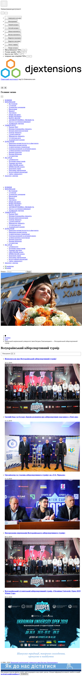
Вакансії (11, 111)
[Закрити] (6, 13)
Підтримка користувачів (17, 161)
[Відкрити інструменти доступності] (4, 4)
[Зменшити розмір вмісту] (23, 50)
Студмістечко (13, 156)
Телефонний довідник (16, 123)
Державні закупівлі (15, 163)
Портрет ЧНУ (13, 127)
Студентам (12, 105)
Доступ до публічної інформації (19, 122)
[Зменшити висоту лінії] (19, 54)
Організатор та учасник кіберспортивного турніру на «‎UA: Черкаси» (35, 475)
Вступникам (13, 104)
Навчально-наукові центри (18, 145)
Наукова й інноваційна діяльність (20, 129)
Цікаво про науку (15, 114)
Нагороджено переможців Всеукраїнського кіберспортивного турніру (35, 533)
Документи (12, 113)
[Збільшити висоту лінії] (22, 54)
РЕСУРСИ (8, 158)
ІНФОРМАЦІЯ (10, 102)
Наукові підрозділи (15, 152)
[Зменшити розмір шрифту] (22, 52)
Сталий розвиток (14, 134)
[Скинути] (2, 13)
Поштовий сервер (15, 168)
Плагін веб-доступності (9, 79)
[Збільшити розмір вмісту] (25, 50)
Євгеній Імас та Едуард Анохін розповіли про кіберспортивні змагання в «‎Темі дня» (41, 417)
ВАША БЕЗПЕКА (15, 116)
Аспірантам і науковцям (17, 107)
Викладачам (13, 109)
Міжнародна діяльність (16, 136)
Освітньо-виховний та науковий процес (22, 149)
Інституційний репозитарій (18, 172)
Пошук (29, 271)
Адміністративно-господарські (19, 150)
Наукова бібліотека (15, 154)
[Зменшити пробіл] (27, 56)
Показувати (6, 353)
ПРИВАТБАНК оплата (17, 167)
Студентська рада (15, 138)
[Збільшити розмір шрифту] (25, 52)
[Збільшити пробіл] (30, 56)
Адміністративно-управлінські (19, 147)
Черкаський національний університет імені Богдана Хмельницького (34, 662)
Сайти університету (15, 174)
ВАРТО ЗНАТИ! (14, 118)
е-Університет (13, 159)
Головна (7, 338)
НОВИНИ (8, 100)
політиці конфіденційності (10, 674)
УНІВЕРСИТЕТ (10, 125)
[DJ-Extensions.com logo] (41, 77)
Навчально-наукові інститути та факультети (23, 143)
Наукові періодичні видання (18, 131)
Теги (6, 339)
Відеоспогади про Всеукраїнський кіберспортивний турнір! (30, 359)
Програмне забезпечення (17, 170)
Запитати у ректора (11, 176)
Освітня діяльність (15, 132)
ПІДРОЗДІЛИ (9, 141)
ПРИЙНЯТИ (24, 674)
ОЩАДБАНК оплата (16, 165)
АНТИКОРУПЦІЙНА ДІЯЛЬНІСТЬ (21, 120)
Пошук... (4, 271)
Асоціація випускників (17, 140)
